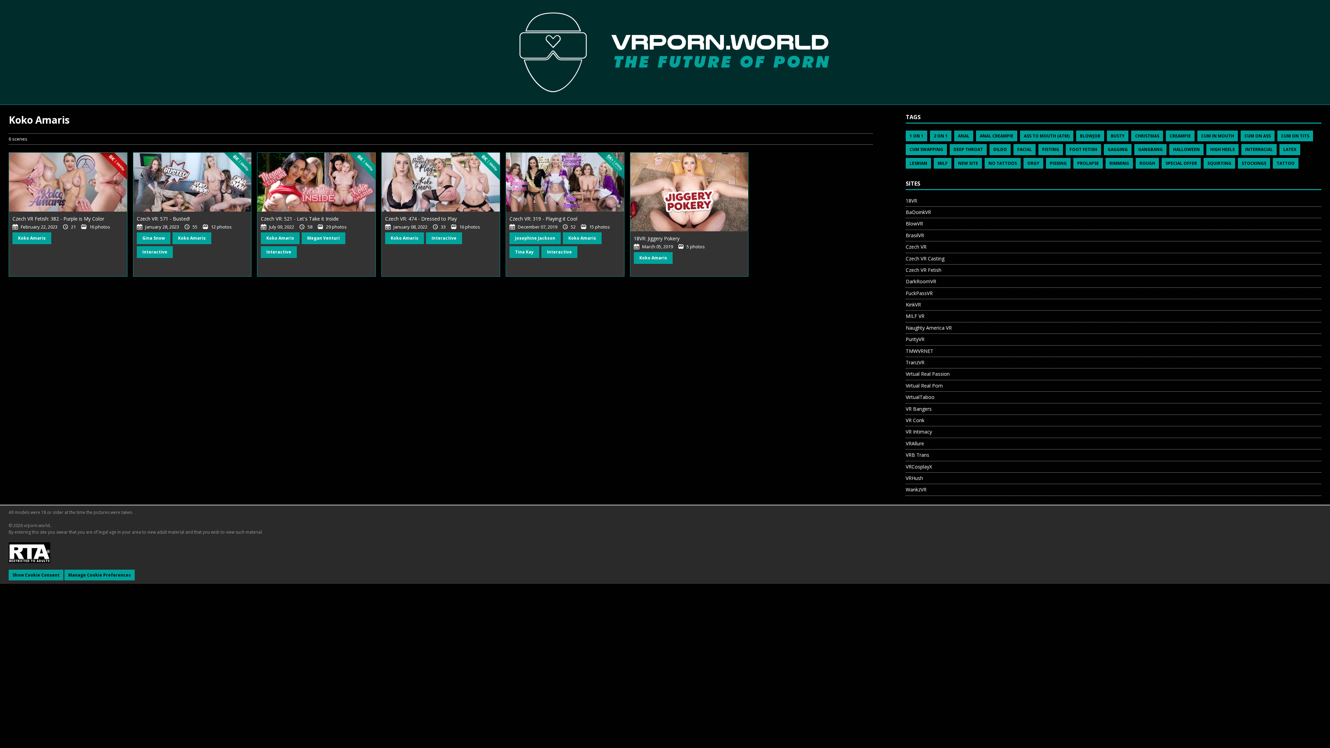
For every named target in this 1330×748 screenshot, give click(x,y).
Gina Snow (153, 238)
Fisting (1050, 149)
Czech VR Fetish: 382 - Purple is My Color (58, 218)
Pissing (1058, 163)
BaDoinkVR (918, 212)
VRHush (914, 478)
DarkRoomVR (921, 281)
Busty (1118, 136)
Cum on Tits (1295, 136)
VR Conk (915, 420)
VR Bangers (919, 409)
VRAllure (915, 443)
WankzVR (916, 489)
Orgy (1033, 163)
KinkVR (913, 304)
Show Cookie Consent (36, 575)
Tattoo (1286, 163)
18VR (911, 200)
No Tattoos (1002, 163)
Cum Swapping (926, 149)
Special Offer (1181, 163)
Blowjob (1090, 136)
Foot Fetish (1083, 149)
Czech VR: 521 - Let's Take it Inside (300, 218)
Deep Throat (968, 149)
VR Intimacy (919, 431)
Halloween (1186, 149)
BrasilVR (915, 235)
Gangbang (1150, 149)
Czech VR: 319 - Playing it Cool (543, 218)
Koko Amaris (32, 238)
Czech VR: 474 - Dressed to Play (421, 218)
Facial (1024, 149)
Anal (963, 136)
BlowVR (914, 223)
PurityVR (915, 339)
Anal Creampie (996, 136)
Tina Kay (524, 252)
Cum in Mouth (1217, 136)
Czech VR (916, 246)
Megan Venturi (323, 238)
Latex (1289, 149)
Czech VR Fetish (923, 270)
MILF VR (915, 316)
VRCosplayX (919, 466)
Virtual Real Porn (924, 385)
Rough (1147, 163)
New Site (968, 163)
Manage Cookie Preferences (99, 575)
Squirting (1219, 163)
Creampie (1180, 136)
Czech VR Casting (925, 258)
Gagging (1118, 149)
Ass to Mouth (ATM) (1047, 136)
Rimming (1119, 163)
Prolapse (1088, 163)
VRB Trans (917, 455)
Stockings (1254, 163)
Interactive (154, 252)
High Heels (1222, 149)
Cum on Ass (1257, 136)
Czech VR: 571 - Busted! (163, 218)
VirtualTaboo (920, 397)
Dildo (1000, 149)
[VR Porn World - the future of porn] (665, 52)
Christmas (1147, 136)
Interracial (1259, 149)
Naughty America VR (929, 327)
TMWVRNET (919, 351)
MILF (943, 163)
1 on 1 (916, 136)
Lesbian (918, 163)
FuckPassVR (919, 293)
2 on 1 (941, 136)
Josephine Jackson (535, 238)
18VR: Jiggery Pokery (657, 238)
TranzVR (915, 362)
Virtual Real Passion (928, 374)
